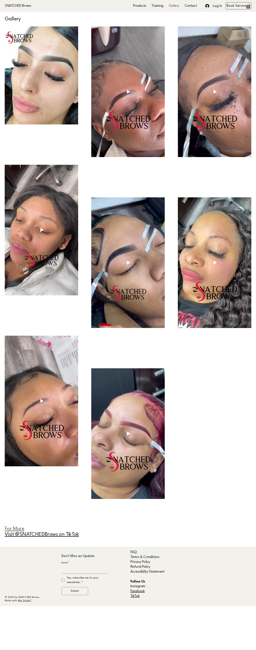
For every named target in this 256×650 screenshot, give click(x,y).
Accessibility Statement (147, 571)
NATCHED (13, 5)
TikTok (135, 596)
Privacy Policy (140, 562)
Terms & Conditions (144, 557)
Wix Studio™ (25, 600)
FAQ (133, 552)
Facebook (137, 591)
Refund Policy (140, 566)
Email (65, 563)
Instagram (137, 586)
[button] (248, 5)
